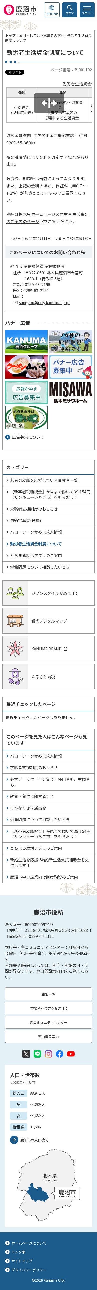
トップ (10, 35)
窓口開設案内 (48, 971)
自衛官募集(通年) (25, 520)
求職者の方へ (54, 35)
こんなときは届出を (28, 808)
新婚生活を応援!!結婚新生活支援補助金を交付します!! (49, 862)
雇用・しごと (29, 35)
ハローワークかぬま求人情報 (36, 532)
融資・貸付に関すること (32, 796)
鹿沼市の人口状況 (34, 1139)
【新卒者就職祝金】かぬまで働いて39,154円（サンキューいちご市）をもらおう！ (50, 494)
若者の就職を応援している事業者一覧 (44, 480)
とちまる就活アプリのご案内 (36, 555)
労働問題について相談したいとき (40, 567)
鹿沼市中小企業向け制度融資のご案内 (44, 877)
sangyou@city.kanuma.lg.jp (44, 302)
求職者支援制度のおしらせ (34, 509)
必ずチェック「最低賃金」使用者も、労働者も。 (50, 782)
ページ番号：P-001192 (71, 70)
